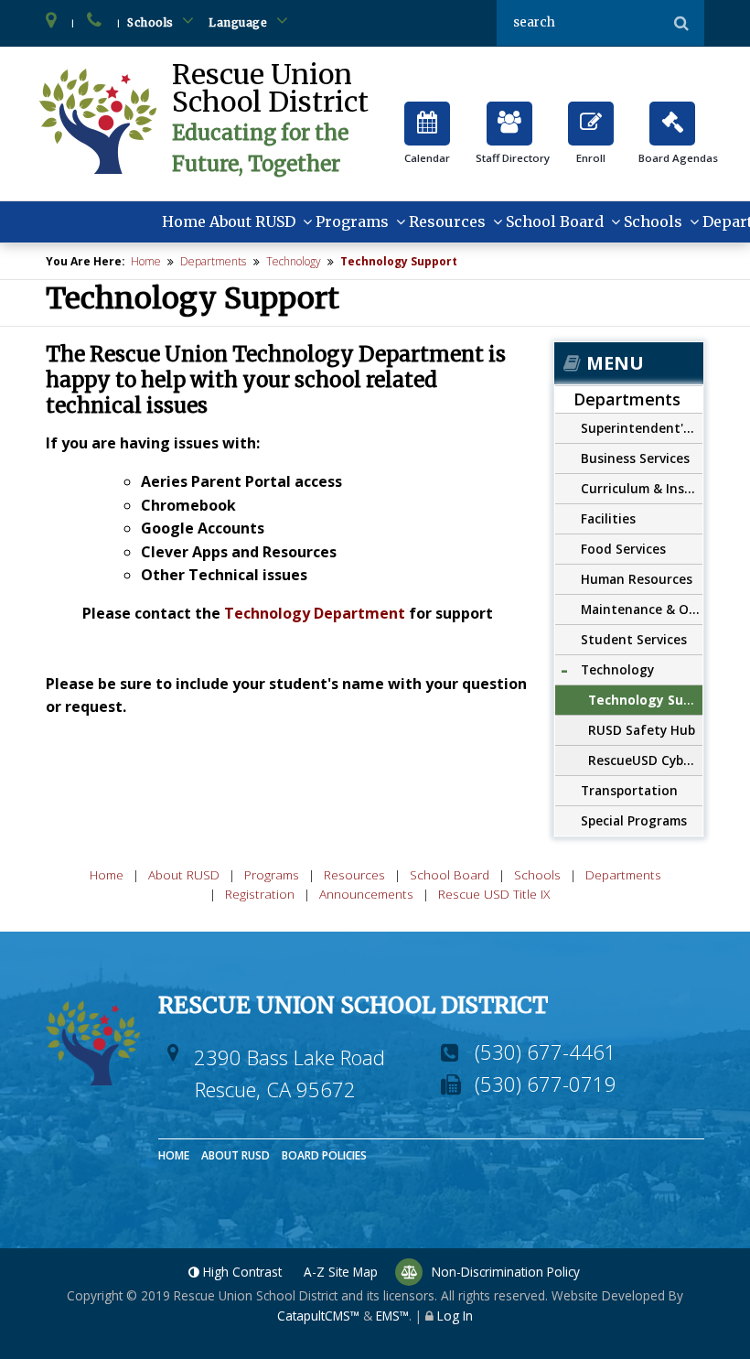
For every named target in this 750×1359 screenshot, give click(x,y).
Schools (152, 22)
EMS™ (392, 1315)
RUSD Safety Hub (641, 730)
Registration (260, 893)
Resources (447, 221)
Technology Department (314, 613)
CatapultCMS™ (318, 1315)
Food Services (623, 548)
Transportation (629, 790)
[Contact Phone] (95, 23)
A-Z (341, 1271)
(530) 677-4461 (545, 1051)
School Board (555, 221)
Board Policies (324, 1155)
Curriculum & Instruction (641, 488)
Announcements (366, 893)
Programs (352, 221)
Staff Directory (509, 116)
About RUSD (252, 221)
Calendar (427, 116)
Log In (455, 1315)
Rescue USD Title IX (494, 893)
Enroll (591, 116)
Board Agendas (672, 116)
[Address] (52, 23)
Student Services (634, 639)
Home (184, 221)
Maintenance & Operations (641, 609)
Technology (293, 261)
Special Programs (634, 820)
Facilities (608, 518)
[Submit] (681, 23)
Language (240, 22)
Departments (213, 261)
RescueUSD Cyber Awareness (645, 760)
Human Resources (636, 579)
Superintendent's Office (641, 428)
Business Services (635, 458)
